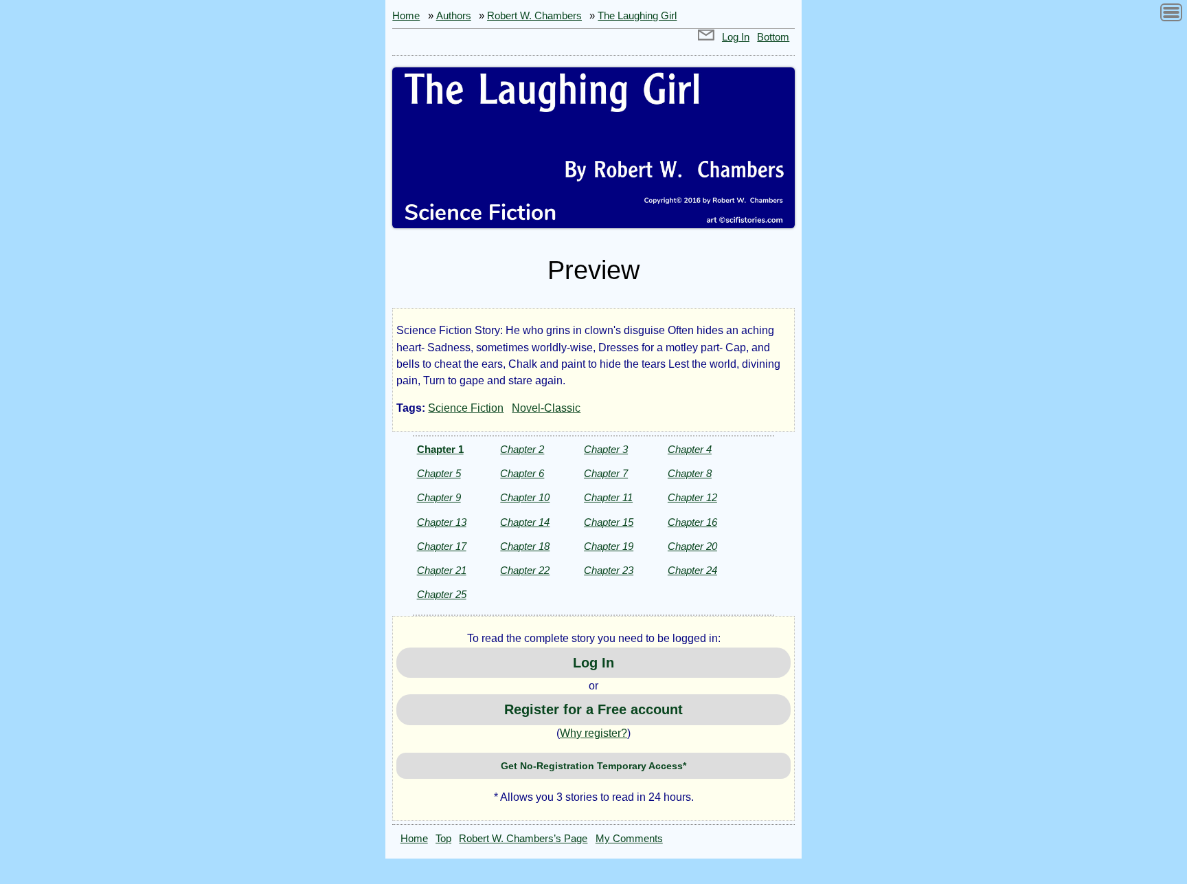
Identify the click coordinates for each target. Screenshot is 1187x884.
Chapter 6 (522, 473)
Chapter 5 (439, 473)
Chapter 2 (522, 449)
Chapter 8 (690, 473)
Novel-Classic (546, 408)
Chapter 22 (525, 570)
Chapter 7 (606, 473)
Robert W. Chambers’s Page (523, 838)
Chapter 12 (692, 497)
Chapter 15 (608, 522)
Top (443, 838)
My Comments (629, 838)
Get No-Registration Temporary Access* (593, 765)
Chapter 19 (608, 546)
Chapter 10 (525, 497)
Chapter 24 (692, 570)
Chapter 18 (525, 546)
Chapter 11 (608, 497)
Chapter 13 (441, 522)
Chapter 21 (441, 570)
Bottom (773, 37)
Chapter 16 (692, 522)
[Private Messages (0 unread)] (706, 37)
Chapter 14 (525, 522)
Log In (735, 37)
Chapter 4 (690, 449)
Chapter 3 (606, 449)
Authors (453, 15)
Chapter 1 (440, 449)
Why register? (593, 733)
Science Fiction (466, 408)
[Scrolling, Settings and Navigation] (1171, 14)
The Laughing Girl (637, 15)
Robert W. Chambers (534, 15)
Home (406, 15)
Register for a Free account (593, 709)
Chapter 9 (439, 497)
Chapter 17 (441, 546)
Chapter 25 (441, 594)
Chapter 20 (692, 546)
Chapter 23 (608, 570)
